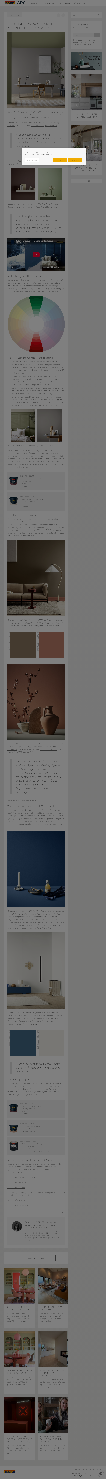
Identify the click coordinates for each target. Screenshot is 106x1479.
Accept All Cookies (75, 160)
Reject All (60, 160)
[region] (54, 156)
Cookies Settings (32, 160)
